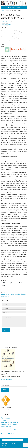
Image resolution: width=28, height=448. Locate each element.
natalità (17, 294)
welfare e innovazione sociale (8, 430)
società (7, 296)
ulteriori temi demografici (7, 428)
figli (21, 293)
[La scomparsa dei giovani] (8, 359)
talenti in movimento (6, 426)
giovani (3, 417)
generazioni (4, 294)
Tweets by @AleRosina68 (7, 434)
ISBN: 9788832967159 (6, 379)
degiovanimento (6, 419)
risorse (3, 296)
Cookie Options (20, 440)
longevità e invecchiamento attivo (9, 422)
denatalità (12, 293)
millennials (5, 420)
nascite (12, 294)
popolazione (22, 294)
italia (9, 294)
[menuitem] (3, 10)
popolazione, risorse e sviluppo (9, 424)
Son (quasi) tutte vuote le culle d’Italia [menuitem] (15, 10)
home (3, 10)
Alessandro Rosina (6, 21)
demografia (7, 293)
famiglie (18, 293)
